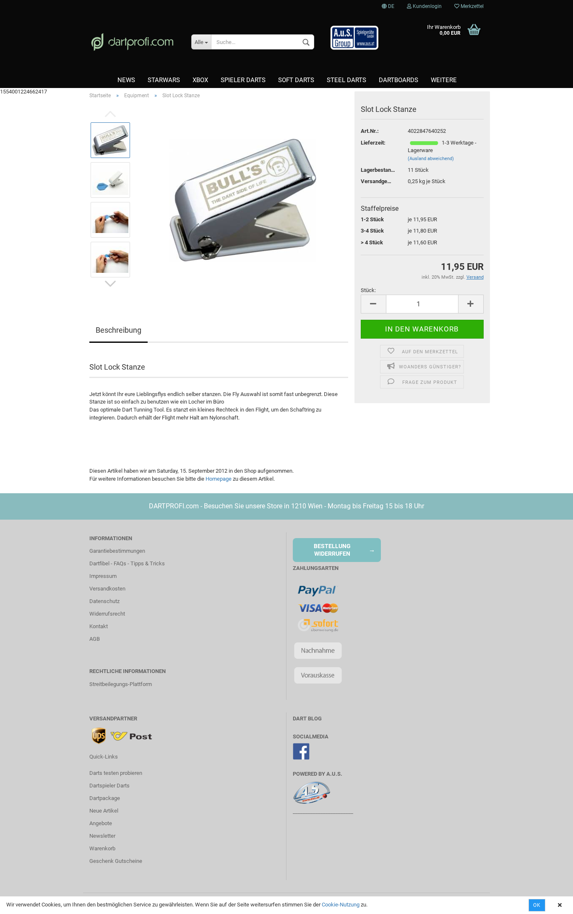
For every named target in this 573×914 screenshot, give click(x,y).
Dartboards (398, 80)
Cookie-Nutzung (340, 904)
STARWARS (164, 80)
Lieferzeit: (373, 143)
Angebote (100, 823)
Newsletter (102, 836)
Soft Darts (296, 80)
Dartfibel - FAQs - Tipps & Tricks (127, 563)
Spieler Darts (243, 80)
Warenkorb (102, 848)
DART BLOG (307, 718)
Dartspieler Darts (109, 785)
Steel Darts (346, 80)
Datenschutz (104, 601)
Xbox (200, 80)
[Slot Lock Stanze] (242, 200)
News (126, 80)
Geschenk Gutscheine (115, 861)
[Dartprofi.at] (134, 42)
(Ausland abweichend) (431, 158)
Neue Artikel (103, 811)
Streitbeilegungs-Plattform (120, 684)
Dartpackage (104, 798)
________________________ (323, 811)
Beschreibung (118, 330)
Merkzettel (471, 6)
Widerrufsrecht (107, 614)
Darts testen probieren (115, 773)
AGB (94, 639)
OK (537, 905)
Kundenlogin (427, 6)
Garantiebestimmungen (117, 551)
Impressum (103, 576)
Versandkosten (107, 588)
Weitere (444, 80)
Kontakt (98, 626)
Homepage (219, 479)
